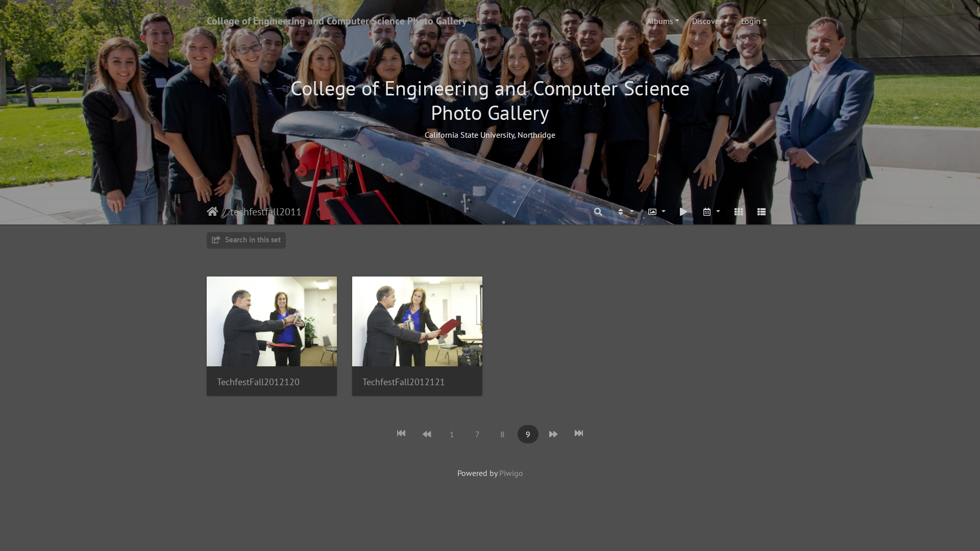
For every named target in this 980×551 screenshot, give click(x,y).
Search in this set (252, 239)
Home (212, 211)
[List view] (761, 211)
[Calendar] (711, 211)
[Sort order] (625, 211)
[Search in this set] (598, 211)
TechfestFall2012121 (403, 382)
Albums (660, 21)
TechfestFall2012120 (258, 382)
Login (751, 21)
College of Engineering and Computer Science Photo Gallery (337, 21)
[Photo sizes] (656, 211)
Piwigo (511, 473)
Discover (707, 21)
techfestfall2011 (266, 211)
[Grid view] (738, 211)
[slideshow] (684, 211)
